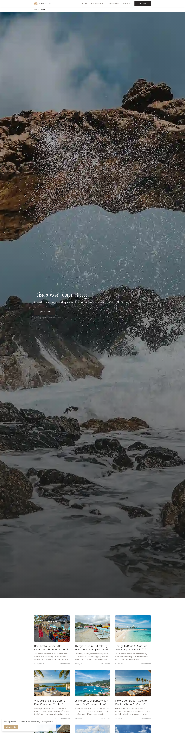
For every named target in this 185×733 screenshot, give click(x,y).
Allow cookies (11, 727)
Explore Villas (96, 3)
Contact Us (142, 3)
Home (84, 3)
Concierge (112, 3)
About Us (127, 3)
